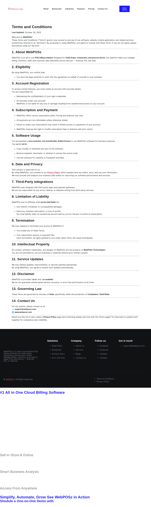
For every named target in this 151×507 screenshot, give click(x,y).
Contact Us (102, 9)
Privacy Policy (53, 173)
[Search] (144, 10)
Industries (69, 9)
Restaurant (57, 9)
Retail (46, 9)
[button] (130, 1)
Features (81, 9)
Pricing (91, 9)
